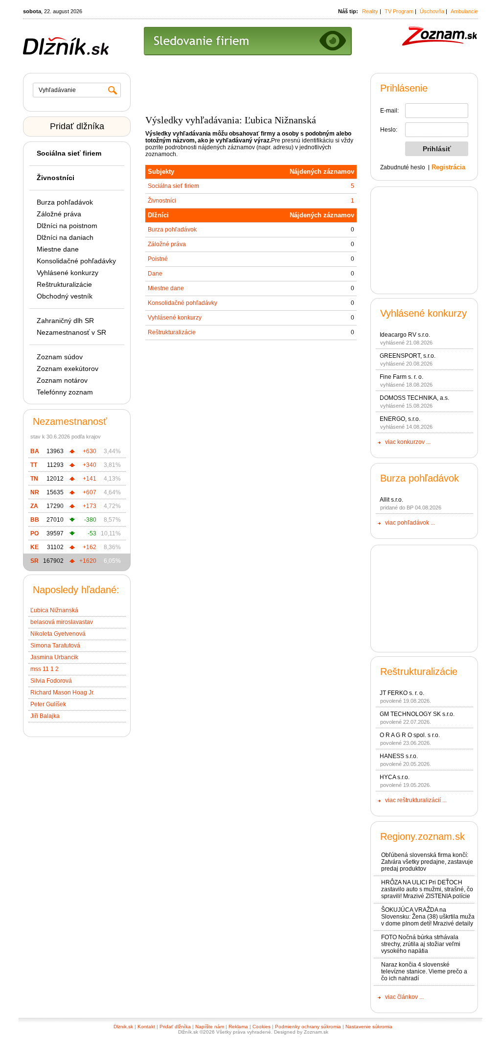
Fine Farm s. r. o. (401, 376)
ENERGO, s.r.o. (400, 419)
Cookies (261, 1026)
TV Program (399, 11)
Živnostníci (162, 200)
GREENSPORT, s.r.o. (407, 355)
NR (34, 492)
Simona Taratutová (55, 645)
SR (34, 560)
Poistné (158, 258)
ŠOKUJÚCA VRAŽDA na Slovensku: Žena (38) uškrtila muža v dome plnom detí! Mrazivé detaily (428, 916)
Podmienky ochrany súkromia (308, 1026)
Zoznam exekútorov (67, 368)
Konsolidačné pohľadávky (76, 261)
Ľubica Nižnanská (54, 610)
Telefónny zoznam (65, 392)
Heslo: (388, 129)
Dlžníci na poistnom (67, 226)
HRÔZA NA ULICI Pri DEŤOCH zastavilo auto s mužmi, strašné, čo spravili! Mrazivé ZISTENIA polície (427, 889)
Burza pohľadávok (65, 202)
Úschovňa (432, 11)
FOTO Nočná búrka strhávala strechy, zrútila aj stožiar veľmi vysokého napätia (420, 944)
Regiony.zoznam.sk (422, 836)
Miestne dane (58, 249)
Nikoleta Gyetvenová (58, 633)
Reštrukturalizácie (64, 284)
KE (34, 547)
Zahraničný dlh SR (65, 320)
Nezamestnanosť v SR (71, 332)
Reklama (238, 1026)
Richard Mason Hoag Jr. (62, 692)
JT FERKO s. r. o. (402, 693)
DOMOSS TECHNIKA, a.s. (414, 397)
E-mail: (389, 110)
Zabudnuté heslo (402, 167)
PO (34, 533)
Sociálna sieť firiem (173, 186)
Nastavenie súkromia (368, 1026)
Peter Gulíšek (48, 704)
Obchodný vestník (64, 296)
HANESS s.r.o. (399, 756)
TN (34, 478)
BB (34, 519)
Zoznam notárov (62, 380)
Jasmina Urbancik (54, 657)
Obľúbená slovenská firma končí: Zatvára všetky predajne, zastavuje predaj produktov (427, 862)
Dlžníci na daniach (65, 237)
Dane (155, 273)
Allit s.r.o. (391, 499)
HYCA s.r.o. (395, 777)
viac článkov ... (404, 997)
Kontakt (146, 1026)
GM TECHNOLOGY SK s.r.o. (417, 714)
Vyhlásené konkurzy (67, 273)
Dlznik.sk (123, 1026)
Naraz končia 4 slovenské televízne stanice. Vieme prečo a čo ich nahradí (424, 971)
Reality (370, 11)
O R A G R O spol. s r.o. (410, 735)
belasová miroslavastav (61, 622)
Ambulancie (464, 11)
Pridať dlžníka (77, 126)
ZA (34, 506)
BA (34, 451)
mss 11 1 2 (44, 669)
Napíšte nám (209, 1026)
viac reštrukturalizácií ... (416, 800)
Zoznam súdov (60, 357)
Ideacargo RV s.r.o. (405, 334)
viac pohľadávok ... (410, 522)
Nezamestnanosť (70, 421)
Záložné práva (59, 214)
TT (33, 465)
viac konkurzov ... (408, 442)
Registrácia (448, 167)
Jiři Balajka (45, 716)
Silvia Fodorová (51, 680)
